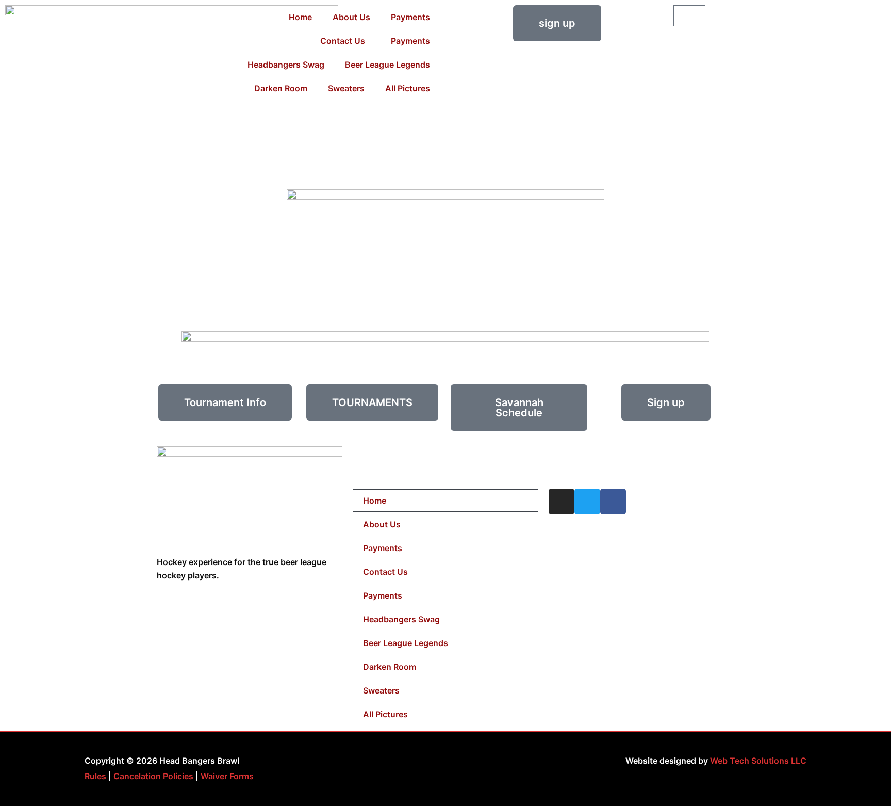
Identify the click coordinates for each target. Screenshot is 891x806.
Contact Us (342, 41)
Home (300, 17)
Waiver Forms (227, 776)
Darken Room (280, 88)
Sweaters (346, 88)
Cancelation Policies (153, 776)
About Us (351, 17)
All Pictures (407, 88)
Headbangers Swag (286, 64)
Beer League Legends (387, 64)
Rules (95, 776)
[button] (225, 402)
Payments (410, 17)
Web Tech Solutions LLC (758, 760)
